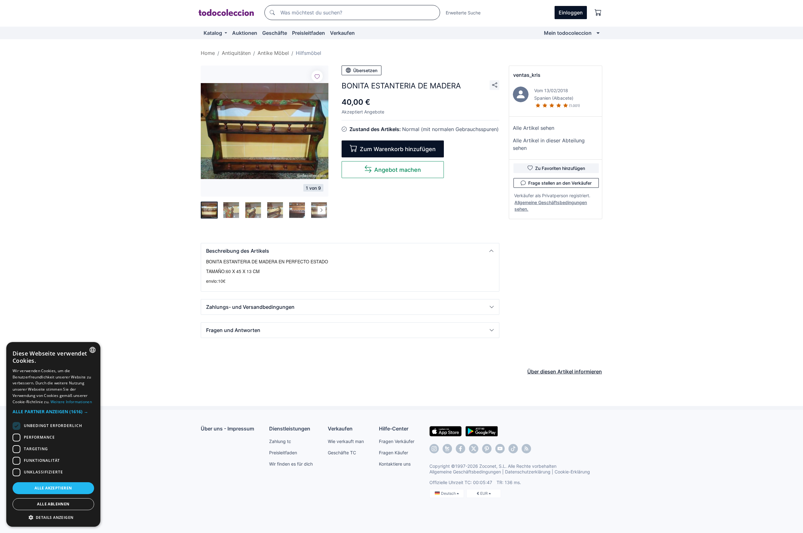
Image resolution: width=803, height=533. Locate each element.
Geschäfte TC (342, 452)
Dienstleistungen (289, 428)
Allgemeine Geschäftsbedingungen (465, 471)
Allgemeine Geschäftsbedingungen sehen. (550, 206)
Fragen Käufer (393, 452)
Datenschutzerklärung (527, 471)
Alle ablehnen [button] (53, 504)
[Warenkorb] (598, 12)
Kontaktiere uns (395, 464)
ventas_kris (526, 75)
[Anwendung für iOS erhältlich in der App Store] (445, 431)
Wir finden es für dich (291, 464)
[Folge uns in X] (473, 448)
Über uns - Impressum (227, 428)
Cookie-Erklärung (572, 471)
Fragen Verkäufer (396, 441)
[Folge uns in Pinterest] (487, 448)
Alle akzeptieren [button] (53, 488)
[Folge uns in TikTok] (513, 448)
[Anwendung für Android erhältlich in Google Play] (481, 431)
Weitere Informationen (71, 401)
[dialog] (53, 434)
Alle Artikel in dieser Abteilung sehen (549, 144)
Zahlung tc (280, 441)
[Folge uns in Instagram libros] (447, 448)
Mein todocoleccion (568, 33)
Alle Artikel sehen (533, 128)
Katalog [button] (213, 33)
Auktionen (244, 33)
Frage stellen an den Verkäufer (560, 183)
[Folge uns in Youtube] (500, 448)
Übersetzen (365, 70)
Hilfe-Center (393, 428)
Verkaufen (342, 33)
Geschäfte (274, 33)
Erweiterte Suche (463, 12)
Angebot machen (397, 169)
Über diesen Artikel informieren (564, 371)
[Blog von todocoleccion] (526, 448)
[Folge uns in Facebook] (460, 448)
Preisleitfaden (308, 33)
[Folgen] (317, 76)
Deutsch (449, 493)
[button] (350, 251)
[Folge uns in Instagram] (434, 448)
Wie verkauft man (346, 441)
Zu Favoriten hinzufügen (560, 168)
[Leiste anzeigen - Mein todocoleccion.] (598, 33)
